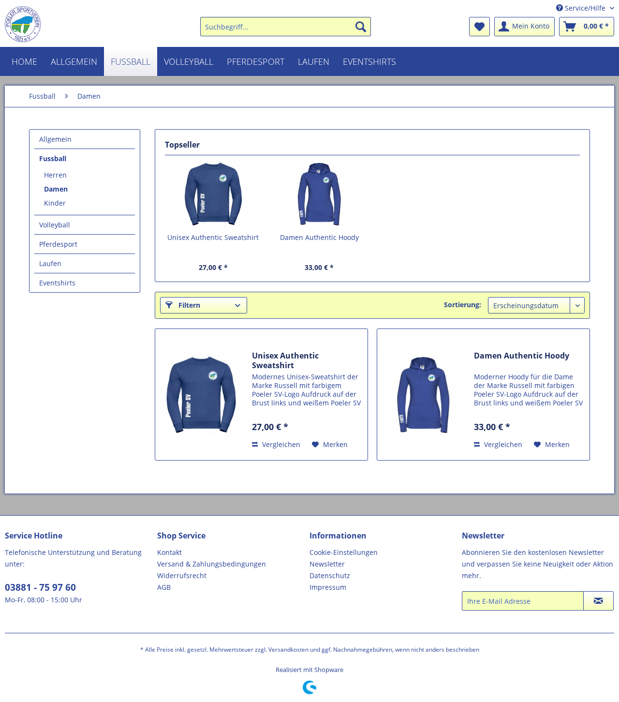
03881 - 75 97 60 (40, 587)
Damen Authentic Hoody (319, 237)
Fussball (52, 158)
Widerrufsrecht (181, 575)
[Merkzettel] (479, 26)
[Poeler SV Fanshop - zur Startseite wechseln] (23, 24)
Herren (55, 174)
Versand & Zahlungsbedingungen (211, 563)
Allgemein (55, 139)
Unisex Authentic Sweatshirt (213, 237)
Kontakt (169, 552)
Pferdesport (58, 244)
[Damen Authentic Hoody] (319, 194)
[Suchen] (361, 26)
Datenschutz (330, 575)
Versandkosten (288, 649)
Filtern (188, 305)
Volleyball (54, 224)
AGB (164, 587)
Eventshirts (57, 282)
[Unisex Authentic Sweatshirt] (213, 194)
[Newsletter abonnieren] (598, 601)
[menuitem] (285, 26)
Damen (56, 189)
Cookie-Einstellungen (344, 552)
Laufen (50, 263)
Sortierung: (462, 304)
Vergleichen (280, 444)
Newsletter (327, 563)
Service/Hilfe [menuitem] (585, 8)
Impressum (328, 587)
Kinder (55, 203)
